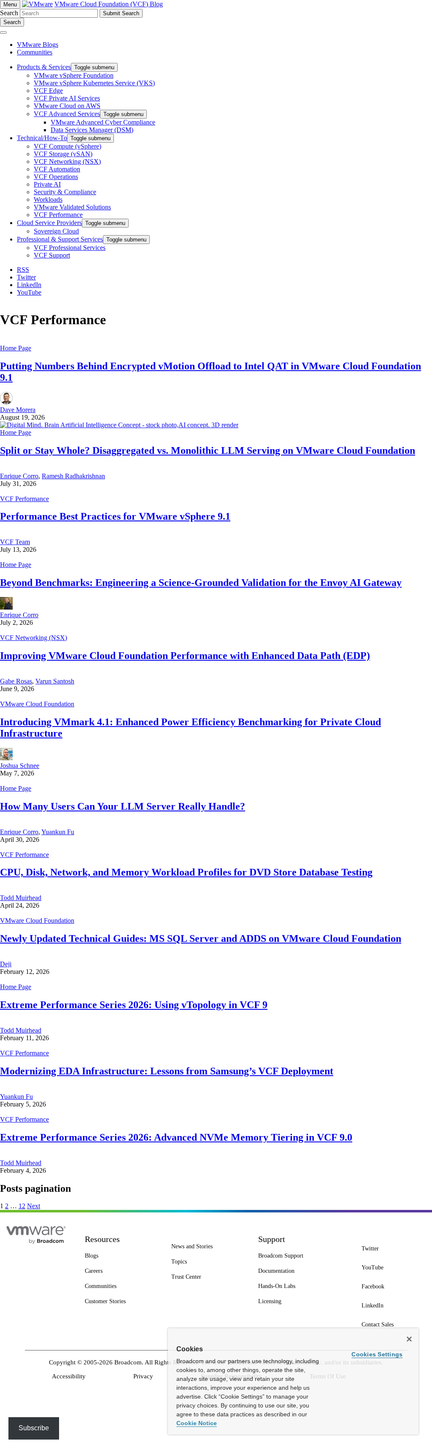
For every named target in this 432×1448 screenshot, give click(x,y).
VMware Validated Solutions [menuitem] (72, 207)
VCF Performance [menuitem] (58, 214)
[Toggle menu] (3, 32)
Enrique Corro (19, 476)
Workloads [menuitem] (48, 199)
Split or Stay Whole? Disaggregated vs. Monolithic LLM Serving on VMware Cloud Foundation (207, 450)
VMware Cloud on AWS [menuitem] (67, 105)
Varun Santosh (54, 681)
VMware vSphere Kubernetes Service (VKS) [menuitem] (94, 83)
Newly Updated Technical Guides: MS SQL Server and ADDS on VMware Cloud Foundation (200, 938)
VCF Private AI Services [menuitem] (67, 98)
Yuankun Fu (57, 831)
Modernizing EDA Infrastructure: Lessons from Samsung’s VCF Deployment (166, 1071)
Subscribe (34, 1428)
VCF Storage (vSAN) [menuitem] (63, 153)
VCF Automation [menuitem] (57, 169)
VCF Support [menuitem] (52, 255)
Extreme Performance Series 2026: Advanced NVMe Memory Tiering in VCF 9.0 (176, 1137)
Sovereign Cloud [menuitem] (56, 231)
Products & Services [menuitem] (44, 67)
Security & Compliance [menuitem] (65, 191)
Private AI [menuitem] (47, 184)
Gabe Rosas (16, 681)
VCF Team (15, 541)
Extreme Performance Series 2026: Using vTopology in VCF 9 (133, 1004)
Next (33, 1205)
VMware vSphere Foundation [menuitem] (73, 75)
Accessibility (69, 1376)
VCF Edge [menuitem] (48, 90)
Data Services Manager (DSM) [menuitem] (92, 129)
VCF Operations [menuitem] (56, 176)
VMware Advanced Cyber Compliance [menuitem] (103, 122)
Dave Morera (17, 409)
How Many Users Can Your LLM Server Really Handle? (122, 806)
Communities (34, 52)
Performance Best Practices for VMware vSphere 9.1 (115, 516)
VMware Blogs (37, 44)
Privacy (143, 1376)
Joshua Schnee (19, 765)
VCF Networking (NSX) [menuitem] (67, 161)
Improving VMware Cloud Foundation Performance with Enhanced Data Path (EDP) (185, 655)
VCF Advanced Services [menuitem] (67, 113)
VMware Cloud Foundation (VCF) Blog (108, 4)
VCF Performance (24, 498)
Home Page (15, 348)
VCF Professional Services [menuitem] (69, 247)
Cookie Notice (196, 1423)
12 (22, 1205)
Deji (5, 964)
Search (9, 12)
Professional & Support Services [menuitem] (60, 239)
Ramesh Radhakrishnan (73, 476)
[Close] (409, 1339)
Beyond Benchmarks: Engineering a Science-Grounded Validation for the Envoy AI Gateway (201, 582)
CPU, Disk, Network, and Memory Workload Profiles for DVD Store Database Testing (186, 872)
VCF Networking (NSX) (33, 637)
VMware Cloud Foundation (37, 704)
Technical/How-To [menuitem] (42, 137)
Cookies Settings (376, 1354)
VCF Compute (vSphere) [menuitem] (67, 146)
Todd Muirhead (20, 897)
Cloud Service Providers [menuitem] (49, 222)
